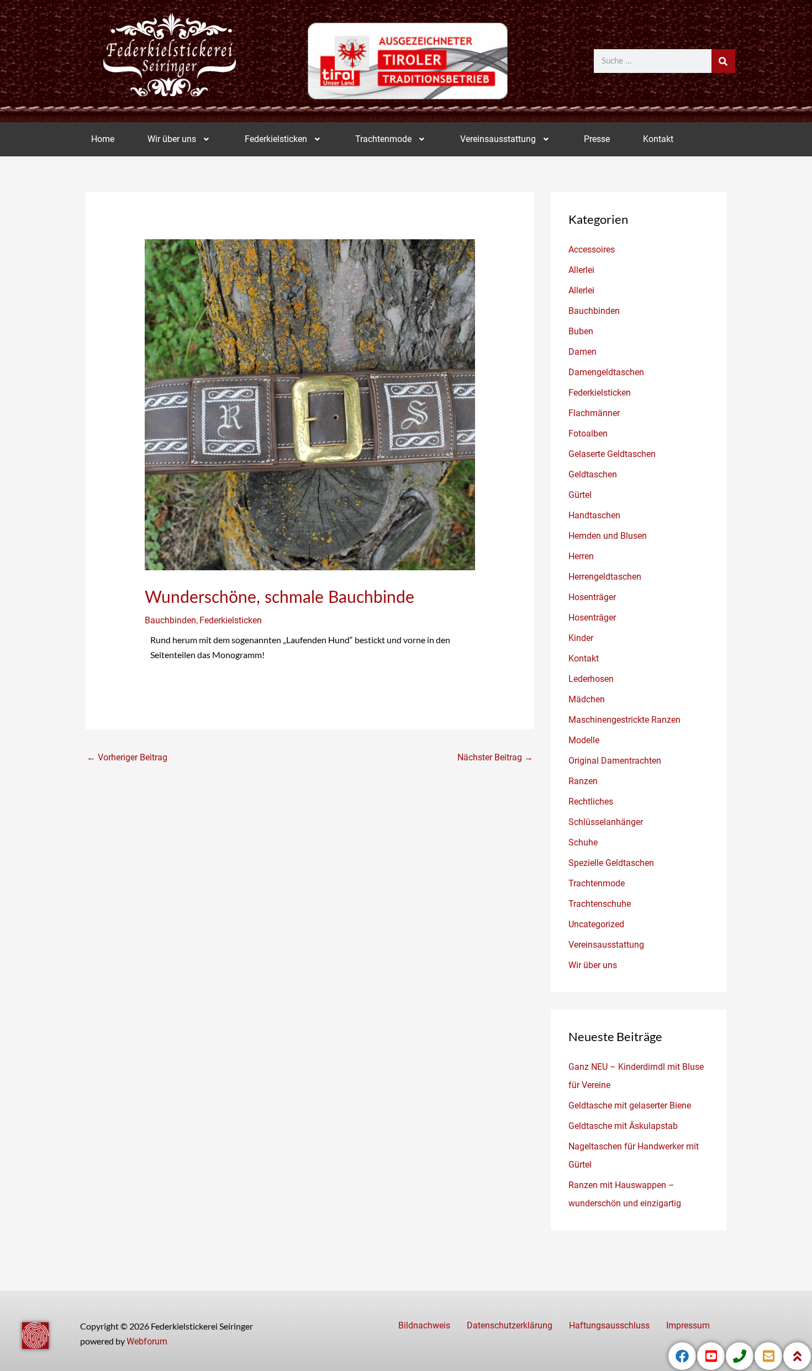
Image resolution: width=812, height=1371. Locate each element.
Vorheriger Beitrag (127, 757)
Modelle (583, 740)
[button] (179, 139)
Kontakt (658, 139)
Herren (581, 556)
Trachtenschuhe (599, 904)
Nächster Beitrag (495, 757)
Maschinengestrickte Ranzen (624, 720)
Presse (597, 139)
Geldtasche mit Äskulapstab (623, 1126)
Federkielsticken (276, 139)
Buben (580, 331)
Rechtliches (590, 801)
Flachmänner (594, 413)
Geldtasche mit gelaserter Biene (629, 1105)
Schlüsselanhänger (605, 822)
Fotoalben (588, 433)
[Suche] (723, 61)
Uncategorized (596, 924)
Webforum (146, 1341)
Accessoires (591, 249)
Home (102, 139)
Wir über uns (171, 139)
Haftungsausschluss (609, 1325)
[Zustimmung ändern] (35, 1335)
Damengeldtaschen (606, 372)
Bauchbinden (170, 620)
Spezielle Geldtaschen (611, 863)
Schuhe (583, 842)
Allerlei (581, 270)
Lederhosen (591, 679)
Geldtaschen (592, 474)
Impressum (688, 1325)
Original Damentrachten (614, 760)
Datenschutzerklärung (509, 1325)
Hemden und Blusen (607, 535)
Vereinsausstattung (498, 139)
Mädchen (586, 699)
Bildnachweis (424, 1325)
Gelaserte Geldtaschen (612, 454)
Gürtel (580, 495)
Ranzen (583, 781)
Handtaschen (594, 515)
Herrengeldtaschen (604, 576)
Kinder (580, 638)
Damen (582, 351)
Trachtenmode (383, 139)
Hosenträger (592, 597)
